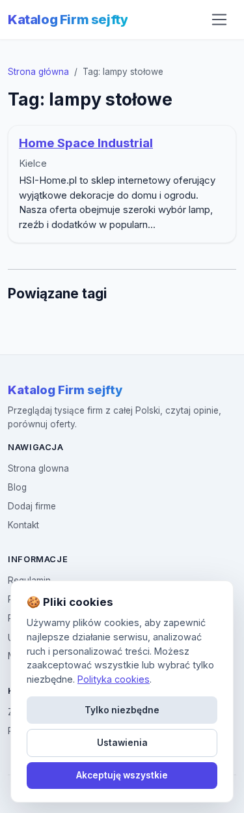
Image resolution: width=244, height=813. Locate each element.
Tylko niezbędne (122, 710)
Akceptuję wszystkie (122, 775)
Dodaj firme (32, 506)
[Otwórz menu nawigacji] (219, 19)
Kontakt (23, 525)
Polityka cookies (113, 679)
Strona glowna (38, 468)
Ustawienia (122, 742)
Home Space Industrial (86, 143)
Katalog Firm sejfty (68, 19)
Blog (17, 487)
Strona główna (38, 71)
